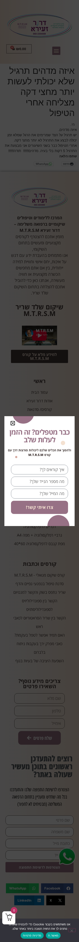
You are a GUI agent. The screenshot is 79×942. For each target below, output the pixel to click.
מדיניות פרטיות (32, 935)
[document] (39, 471)
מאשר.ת (53, 935)
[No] (72, 930)
